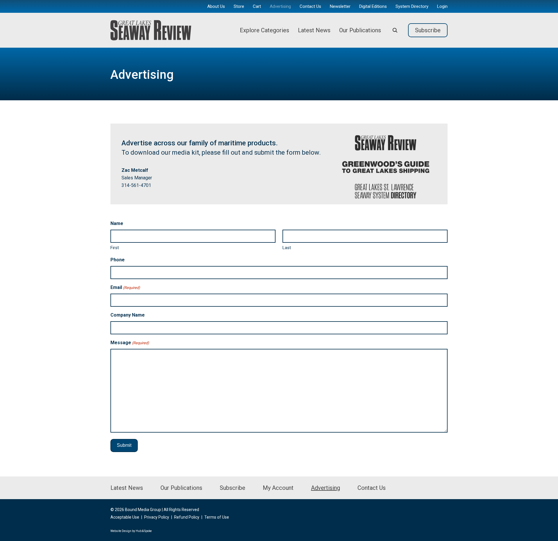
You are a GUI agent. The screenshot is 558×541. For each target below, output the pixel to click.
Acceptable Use (124, 517)
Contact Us (310, 6)
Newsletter (340, 6)
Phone (117, 260)
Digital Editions (373, 6)
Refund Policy (186, 517)
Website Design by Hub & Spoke (131, 531)
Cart (257, 6)
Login (442, 6)
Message (129, 342)
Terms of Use (216, 517)
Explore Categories (264, 30)
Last (286, 247)
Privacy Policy (156, 517)
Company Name (127, 315)
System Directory (412, 6)
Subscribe (428, 30)
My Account (278, 487)
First (114, 247)
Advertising (280, 6)
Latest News (314, 30)
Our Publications (360, 30)
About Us (216, 6)
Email (125, 287)
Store (239, 6)
